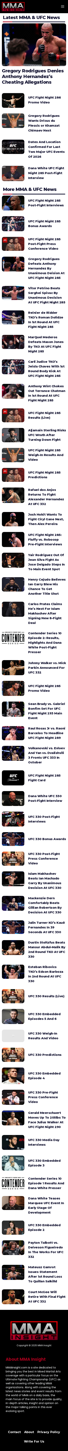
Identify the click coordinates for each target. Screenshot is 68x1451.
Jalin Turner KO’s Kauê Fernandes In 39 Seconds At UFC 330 (46, 927)
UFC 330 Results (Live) (46, 996)
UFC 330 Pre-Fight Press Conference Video (43, 1097)
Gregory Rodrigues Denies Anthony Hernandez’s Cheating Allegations (33, 76)
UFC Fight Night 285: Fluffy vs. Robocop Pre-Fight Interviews (45, 539)
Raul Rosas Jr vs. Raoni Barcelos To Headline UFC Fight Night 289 (46, 733)
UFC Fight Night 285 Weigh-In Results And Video (45, 454)
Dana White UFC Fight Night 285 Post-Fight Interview (46, 173)
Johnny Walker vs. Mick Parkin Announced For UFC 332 (47, 667)
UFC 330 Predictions (45, 1055)
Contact (14, 1432)
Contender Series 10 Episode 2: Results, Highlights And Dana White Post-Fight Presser (45, 642)
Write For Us (34, 1441)
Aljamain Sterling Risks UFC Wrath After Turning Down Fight (47, 435)
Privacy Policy (48, 1432)
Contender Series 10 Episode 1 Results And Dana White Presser (46, 1183)
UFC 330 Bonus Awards (47, 839)
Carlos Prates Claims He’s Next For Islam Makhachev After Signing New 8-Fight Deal (45, 613)
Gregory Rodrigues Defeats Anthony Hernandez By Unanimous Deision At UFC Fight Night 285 (46, 268)
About (29, 1432)
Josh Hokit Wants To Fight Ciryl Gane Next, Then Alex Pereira (46, 519)
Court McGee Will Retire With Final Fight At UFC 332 (47, 1296)
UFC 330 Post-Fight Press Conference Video (44, 858)
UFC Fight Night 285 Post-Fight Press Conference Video (44, 243)
